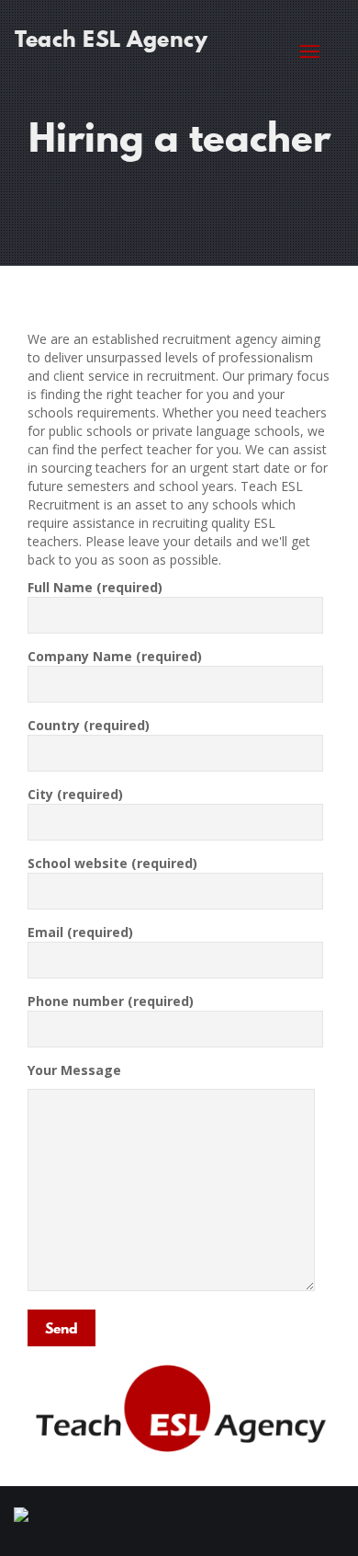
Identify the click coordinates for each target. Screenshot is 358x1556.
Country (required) (89, 725)
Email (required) (80, 932)
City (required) (75, 794)
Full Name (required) (95, 587)
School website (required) (112, 863)
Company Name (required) (115, 656)
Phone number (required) (111, 1001)
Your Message (74, 1070)
